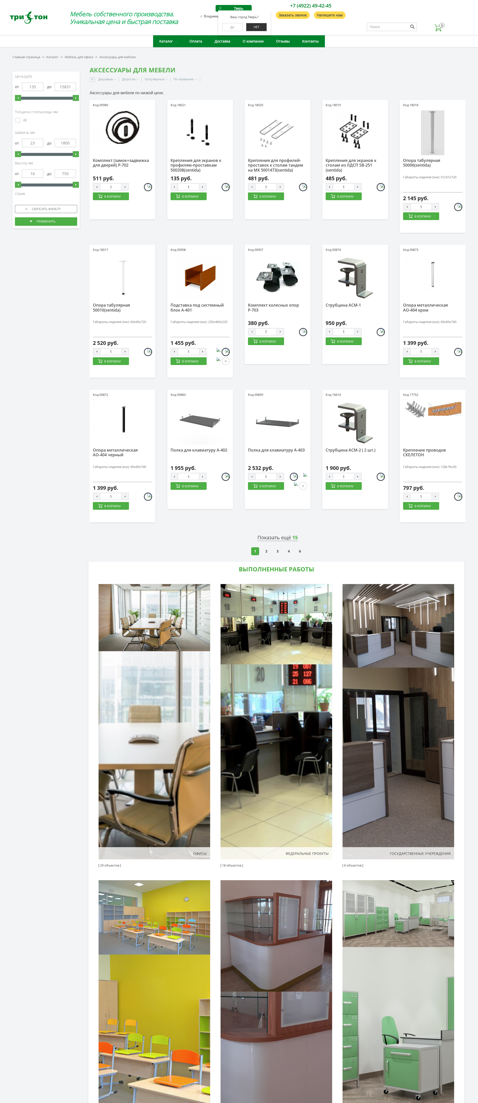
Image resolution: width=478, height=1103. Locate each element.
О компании (253, 41)
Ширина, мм (25, 132)
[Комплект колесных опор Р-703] (277, 277)
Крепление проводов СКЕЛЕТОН (424, 452)
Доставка (222, 41)
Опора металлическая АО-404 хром (425, 307)
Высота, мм (24, 163)
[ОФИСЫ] (154, 722)
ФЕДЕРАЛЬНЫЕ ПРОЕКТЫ (307, 853)
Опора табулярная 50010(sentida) (111, 307)
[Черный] (303, 332)
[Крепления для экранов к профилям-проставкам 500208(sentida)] (200, 132)
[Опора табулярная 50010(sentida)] (122, 277)
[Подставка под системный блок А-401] (200, 277)
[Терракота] (294, 486)
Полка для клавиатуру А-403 (276, 450)
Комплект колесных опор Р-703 (273, 307)
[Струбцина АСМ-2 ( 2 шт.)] (355, 422)
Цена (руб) (24, 76)
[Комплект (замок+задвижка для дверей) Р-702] (122, 127)
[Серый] (226, 477)
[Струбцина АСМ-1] (355, 277)
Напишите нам (330, 15)
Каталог (166, 41)
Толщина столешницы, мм (37, 112)
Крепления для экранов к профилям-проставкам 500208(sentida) (196, 165)
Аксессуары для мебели (117, 57)
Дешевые (105, 79)
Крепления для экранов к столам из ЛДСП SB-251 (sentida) (351, 165)
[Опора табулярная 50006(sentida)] (432, 132)
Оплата (195, 41)
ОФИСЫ (200, 853)
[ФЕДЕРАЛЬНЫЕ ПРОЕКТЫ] (276, 722)
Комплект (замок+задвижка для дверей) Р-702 (121, 163)
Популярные (154, 79)
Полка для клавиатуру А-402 (199, 450)
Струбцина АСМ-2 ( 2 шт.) (350, 450)
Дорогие (128, 79)
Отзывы (283, 41)
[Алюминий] (458, 207)
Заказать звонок (293, 15)
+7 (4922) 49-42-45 (310, 5)
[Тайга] (303, 477)
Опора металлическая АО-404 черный (115, 452)
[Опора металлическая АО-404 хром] (432, 274)
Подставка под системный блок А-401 (197, 307)
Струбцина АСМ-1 (343, 305)
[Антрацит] (216, 352)
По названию (184, 79)
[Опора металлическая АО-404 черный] (122, 419)
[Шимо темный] (216, 361)
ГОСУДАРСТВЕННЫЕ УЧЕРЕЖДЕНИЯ (420, 853)
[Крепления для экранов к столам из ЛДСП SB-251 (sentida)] (355, 132)
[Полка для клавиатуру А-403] (277, 422)
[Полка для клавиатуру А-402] (200, 422)
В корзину (112, 196)
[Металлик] (148, 187)
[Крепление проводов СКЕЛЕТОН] (432, 409)
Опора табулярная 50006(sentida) (421, 163)
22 (25, 120)
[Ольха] (226, 352)
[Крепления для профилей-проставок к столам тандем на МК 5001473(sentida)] (277, 132)
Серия (20, 193)
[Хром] (458, 352)
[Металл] (226, 187)
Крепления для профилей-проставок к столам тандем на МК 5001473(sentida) (275, 165)
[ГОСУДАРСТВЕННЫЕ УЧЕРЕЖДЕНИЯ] (398, 722)
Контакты (310, 41)
